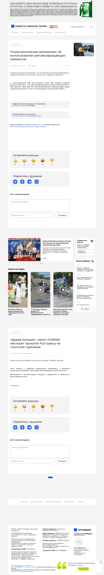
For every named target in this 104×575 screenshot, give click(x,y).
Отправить (62, 215)
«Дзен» (37, 127)
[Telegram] (29, 182)
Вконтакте (14, 127)
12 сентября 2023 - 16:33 (17, 65)
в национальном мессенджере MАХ (26, 116)
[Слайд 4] (42, 263)
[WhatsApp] (37, 182)
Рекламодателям (44, 32)
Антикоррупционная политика (22, 565)
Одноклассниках (26, 127)
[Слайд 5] (44, 263)
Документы (69, 501)
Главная (14, 32)
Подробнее (14, 385)
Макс (44, 127)
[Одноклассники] (22, 182)
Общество (16, 45)
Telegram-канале (20, 105)
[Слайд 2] (38, 263)
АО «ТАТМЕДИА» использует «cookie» (24, 567)
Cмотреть (84, 569)
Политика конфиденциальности (22, 571)
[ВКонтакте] (15, 182)
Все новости (85, 309)
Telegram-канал (36, 125)
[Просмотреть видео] (18, 290)
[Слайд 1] (36, 263)
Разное (80, 501)
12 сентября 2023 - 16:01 (17, 353)
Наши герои (60, 32)
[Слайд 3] (40, 263)
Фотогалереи (27, 32)
